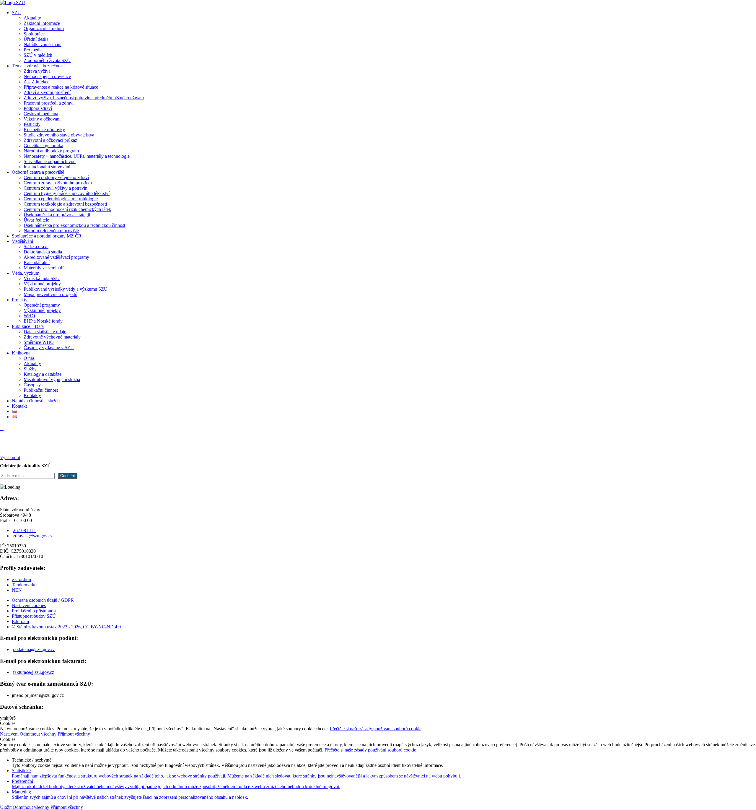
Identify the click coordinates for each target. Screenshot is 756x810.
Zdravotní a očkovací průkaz (50, 140)
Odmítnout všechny (39, 733)
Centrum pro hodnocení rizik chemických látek (67, 209)
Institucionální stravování (47, 166)
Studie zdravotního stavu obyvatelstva (59, 134)
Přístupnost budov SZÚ (34, 616)
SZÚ (16, 12)
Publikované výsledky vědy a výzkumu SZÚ (65, 289)
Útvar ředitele (36, 219)
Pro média (33, 49)
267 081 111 (24, 530)
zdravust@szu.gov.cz (33, 535)
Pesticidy (32, 124)
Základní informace (42, 23)
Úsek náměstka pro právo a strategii (57, 214)
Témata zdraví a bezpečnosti (38, 65)
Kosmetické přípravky (44, 129)
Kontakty (32, 395)
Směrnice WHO (39, 342)
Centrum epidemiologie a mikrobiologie (61, 198)
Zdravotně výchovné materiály (52, 336)
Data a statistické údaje (45, 331)
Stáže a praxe (36, 246)
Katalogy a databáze (42, 374)
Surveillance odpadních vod (50, 161)
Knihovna (21, 352)
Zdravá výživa (37, 71)
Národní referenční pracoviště (51, 230)
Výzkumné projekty (42, 283)
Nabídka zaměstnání (42, 44)
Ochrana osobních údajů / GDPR (43, 600)
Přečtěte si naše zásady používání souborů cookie (375, 728)
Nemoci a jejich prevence (47, 76)
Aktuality (32, 17)
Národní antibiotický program (51, 150)
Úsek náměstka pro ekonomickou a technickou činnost (74, 225)
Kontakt (19, 406)
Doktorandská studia (43, 251)
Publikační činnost (41, 390)
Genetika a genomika (43, 145)
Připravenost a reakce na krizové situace (61, 87)
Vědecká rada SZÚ (42, 278)
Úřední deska (36, 39)
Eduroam (20, 621)
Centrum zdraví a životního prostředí (58, 182)
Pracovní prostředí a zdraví (49, 102)
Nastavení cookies (29, 605)
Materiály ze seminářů (44, 267)
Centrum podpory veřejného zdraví (56, 177)
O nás (29, 358)
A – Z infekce (36, 81)
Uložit (6, 807)
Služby (30, 368)
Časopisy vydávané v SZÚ (49, 347)
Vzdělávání (22, 241)
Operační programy (42, 305)
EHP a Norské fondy (43, 320)
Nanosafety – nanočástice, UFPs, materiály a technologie (77, 156)
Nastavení (10, 733)
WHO (29, 315)
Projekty (19, 299)
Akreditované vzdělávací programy (56, 257)
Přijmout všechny (74, 733)
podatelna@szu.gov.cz (34, 649)
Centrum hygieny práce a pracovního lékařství (67, 193)
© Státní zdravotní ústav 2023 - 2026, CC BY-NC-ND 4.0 (66, 626)
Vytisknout (10, 457)
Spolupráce (34, 33)
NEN (17, 590)
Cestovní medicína (41, 113)
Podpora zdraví (38, 108)
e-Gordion (21, 579)
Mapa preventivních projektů (50, 294)
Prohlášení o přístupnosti (35, 610)
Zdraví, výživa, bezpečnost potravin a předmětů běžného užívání (84, 97)
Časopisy (32, 384)
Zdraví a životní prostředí (47, 92)
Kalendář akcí (37, 262)
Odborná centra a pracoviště (38, 172)
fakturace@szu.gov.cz (33, 672)
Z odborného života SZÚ (47, 60)
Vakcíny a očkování (42, 118)
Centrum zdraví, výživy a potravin (55, 188)
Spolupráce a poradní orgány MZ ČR (47, 235)
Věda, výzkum (25, 273)
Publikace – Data (28, 326)
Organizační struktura (44, 28)
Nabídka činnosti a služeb (36, 400)
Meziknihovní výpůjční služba (52, 379)
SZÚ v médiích (38, 55)
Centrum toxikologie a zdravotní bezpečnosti (65, 203)
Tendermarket (25, 584)
